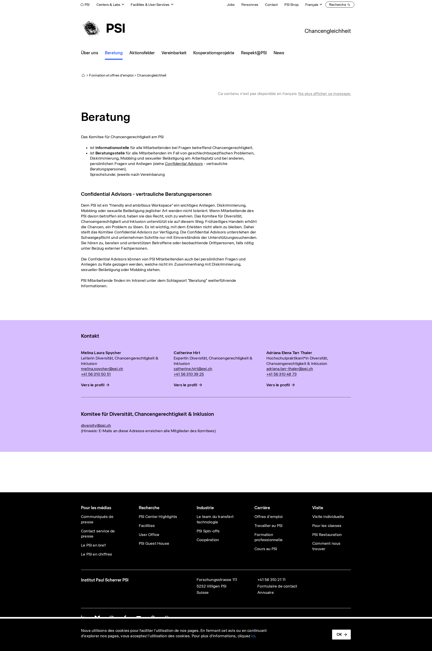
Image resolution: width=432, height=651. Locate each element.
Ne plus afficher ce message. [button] (324, 93)
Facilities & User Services (150, 5)
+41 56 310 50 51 (96, 374)
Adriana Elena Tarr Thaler (289, 352)
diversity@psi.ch (96, 425)
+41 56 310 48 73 (281, 374)
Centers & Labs (109, 5)
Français (311, 5)
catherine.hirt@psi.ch (193, 368)
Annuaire (265, 592)
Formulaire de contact (277, 586)
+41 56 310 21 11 (271, 579)
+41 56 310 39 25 (189, 374)
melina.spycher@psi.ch (102, 368)
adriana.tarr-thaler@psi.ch (289, 368)
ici (253, 636)
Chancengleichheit (328, 31)
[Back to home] (103, 28)
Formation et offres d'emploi (111, 75)
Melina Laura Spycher (101, 352)
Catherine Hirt (187, 352)
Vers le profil (92, 385)
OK (339, 634)
